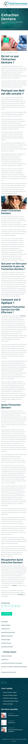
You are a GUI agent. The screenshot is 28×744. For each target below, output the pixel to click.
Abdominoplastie (5, 625)
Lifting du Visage (5, 639)
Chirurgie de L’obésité (7, 646)
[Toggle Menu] (3, 4)
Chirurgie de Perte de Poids (8, 672)
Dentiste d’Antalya (8, 704)
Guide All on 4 (4, 659)
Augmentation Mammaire (8, 632)
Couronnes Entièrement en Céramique (11, 663)
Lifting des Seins (5, 628)
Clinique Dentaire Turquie (9, 692)
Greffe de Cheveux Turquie (10, 698)
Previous (7, 614)
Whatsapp (20, 594)
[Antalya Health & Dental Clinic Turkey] (15, 4)
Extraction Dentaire (6, 656)
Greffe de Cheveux (6, 643)
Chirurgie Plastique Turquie (10, 695)
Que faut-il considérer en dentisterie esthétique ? (14, 667)
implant (14, 585)
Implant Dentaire (14, 52)
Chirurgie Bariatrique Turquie (10, 701)
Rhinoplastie (4, 621)
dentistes (23, 316)
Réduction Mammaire (7, 636)
